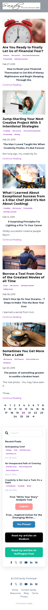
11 (15, 409)
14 (31, 409)
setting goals (8, 289)
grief (15, 450)
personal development (31, 55)
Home (15, 590)
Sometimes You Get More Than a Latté (23, 353)
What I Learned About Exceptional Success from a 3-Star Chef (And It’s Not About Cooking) (24, 198)
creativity (6, 131)
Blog (26, 593)
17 (6, 412)
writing (17, 134)
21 (29, 412)
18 (12, 412)
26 (27, 416)
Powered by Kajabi (24, 603)
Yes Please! (24, 524)
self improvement (9, 212)
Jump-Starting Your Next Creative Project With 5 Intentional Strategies (23, 122)
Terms (35, 593)
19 (17, 412)
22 (35, 412)
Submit (24, 506)
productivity (7, 59)
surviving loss (11, 454)
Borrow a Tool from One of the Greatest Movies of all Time (23, 277)
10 (10, 409)
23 (41, 412)
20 (23, 412)
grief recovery (25, 450)
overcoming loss (32, 359)
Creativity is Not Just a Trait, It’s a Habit (23, 481)
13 (26, 409)
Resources (15, 593)
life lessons (15, 55)
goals (5, 285)
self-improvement (21, 59)
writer (29, 486)
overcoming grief (25, 467)
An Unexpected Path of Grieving (23, 463)
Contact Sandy (28, 590)
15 (37, 409)
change (9, 450)
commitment (10, 486)
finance (6, 55)
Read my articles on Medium (24, 537)
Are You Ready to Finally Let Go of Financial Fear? (23, 49)
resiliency (7, 363)
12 (20, 409)
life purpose (19, 359)
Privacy (24, 596)
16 (43, 409)
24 (15, 416)
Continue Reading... (12, 85)
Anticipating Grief (15, 447)
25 (21, 416)
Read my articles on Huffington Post (24, 552)
